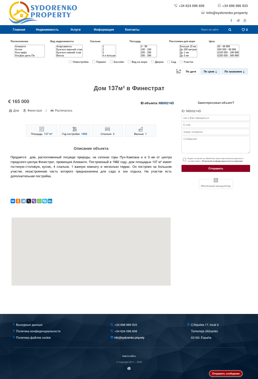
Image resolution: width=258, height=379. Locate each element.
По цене (209, 71)
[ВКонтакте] (13, 201)
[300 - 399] (149, 55)
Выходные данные (29, 324)
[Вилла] (69, 55)
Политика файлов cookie (33, 337)
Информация (104, 29)
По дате (191, 71)
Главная (19, 29)
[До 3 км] (188, 55)
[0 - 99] (149, 46)
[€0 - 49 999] (228, 46)
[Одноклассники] (18, 201)
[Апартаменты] (69, 46)
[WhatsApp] (39, 201)
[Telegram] (23, 201)
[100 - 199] (149, 49)
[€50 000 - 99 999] (228, 49)
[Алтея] (30, 49)
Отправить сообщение (225, 373)
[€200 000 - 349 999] (228, 55)
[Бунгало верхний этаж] (69, 49)
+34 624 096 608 (191, 5)
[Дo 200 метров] (188, 49)
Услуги (75, 29)
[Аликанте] (30, 46)
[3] (109, 52)
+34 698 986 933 (235, 5)
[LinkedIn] (50, 201)
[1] (109, 46)
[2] (109, 49)
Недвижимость (47, 29)
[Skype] (44, 201)
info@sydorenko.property (227, 12)
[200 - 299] (149, 52)
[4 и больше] (109, 55)
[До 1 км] (188, 52)
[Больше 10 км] (188, 46)
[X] (28, 201)
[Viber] (34, 201)
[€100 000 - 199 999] (228, 52)
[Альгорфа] (30, 52)
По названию (234, 71)
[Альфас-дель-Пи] (30, 55)
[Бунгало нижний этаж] (69, 52)
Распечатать (63, 110)
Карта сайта (129, 355)
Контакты (132, 29)
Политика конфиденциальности (38, 331)
